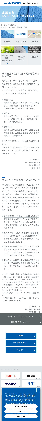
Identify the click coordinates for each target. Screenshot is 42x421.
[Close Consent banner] (38, 390)
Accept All (21, 416)
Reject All (21, 411)
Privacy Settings (21, 406)
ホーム (3, 25)
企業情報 (11, 25)
